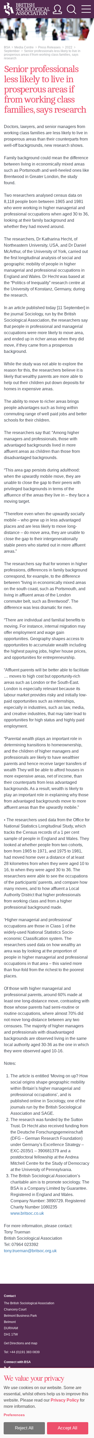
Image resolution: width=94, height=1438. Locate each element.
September (12, 51)
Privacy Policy (65, 1400)
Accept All (67, 1428)
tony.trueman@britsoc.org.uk (30, 1251)
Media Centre (24, 47)
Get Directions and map (20, 1343)
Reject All (24, 1428)
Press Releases (49, 47)
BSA (7, 47)
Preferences (14, 1415)
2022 (68, 47)
